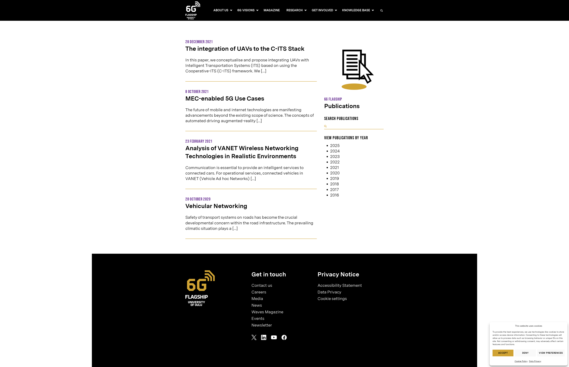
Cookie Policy (521, 361)
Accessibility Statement (340, 285)
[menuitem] (221, 10)
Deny (525, 353)
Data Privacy (535, 361)
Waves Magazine (267, 311)
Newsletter (261, 325)
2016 (334, 195)
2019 (334, 178)
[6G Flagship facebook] (284, 337)
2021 (334, 167)
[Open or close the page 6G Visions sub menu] (257, 10)
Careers (258, 292)
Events (257, 318)
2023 (335, 156)
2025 (335, 145)
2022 (335, 162)
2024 (335, 151)
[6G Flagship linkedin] (263, 337)
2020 (335, 173)
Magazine (272, 10)
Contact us (261, 285)
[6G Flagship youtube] (274, 337)
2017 (334, 189)
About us (220, 10)
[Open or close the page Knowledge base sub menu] (372, 10)
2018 (334, 183)
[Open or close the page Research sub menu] (305, 10)
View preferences (551, 353)
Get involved (322, 10)
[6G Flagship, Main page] (200, 288)
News (256, 305)
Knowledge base (356, 10)
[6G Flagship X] (253, 337)
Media (257, 298)
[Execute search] (325, 126)
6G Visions (246, 10)
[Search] (381, 10)
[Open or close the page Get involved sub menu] (335, 10)
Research (294, 10)
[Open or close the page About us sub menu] (231, 10)
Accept (503, 353)
